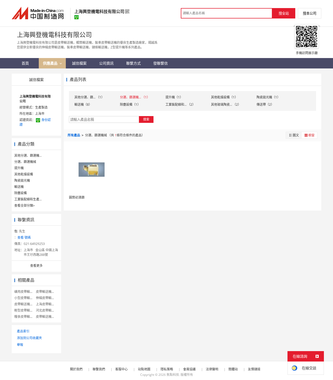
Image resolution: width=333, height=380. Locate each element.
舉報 (20, 345)
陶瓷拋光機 (22, 180)
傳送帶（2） (265, 104)
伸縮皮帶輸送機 (47, 298)
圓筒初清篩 (77, 197)
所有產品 (74, 135)
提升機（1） (174, 97)
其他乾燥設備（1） (224, 97)
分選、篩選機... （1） (135, 97)
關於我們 (76, 369)
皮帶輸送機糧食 (47, 291)
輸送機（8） (83, 104)
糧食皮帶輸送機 (25, 316)
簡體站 (233, 369)
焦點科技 (172, 374)
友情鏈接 (254, 369)
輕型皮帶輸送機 (25, 310)
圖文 (296, 135)
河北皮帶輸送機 (47, 310)
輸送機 (19, 187)
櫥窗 (311, 135)
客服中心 (121, 369)
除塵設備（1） (130, 104)
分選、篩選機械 (25, 162)
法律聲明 (212, 369)
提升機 (19, 168)
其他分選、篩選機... (28, 155)
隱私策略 (167, 369)
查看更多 (36, 265)
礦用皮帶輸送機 (25, 291)
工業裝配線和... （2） (180, 104)
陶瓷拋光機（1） (268, 97)
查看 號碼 (24, 237)
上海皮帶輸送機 (47, 304)
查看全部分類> (24, 205)
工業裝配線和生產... (28, 199)
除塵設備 (20, 193)
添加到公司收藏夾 (29, 338)
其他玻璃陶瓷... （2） (226, 104)
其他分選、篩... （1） (89, 97)
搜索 (146, 119)
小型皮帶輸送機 (25, 298)
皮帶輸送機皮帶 (47, 316)
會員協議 (189, 369)
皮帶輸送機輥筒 (25, 304)
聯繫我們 (99, 369)
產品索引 (23, 331)
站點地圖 (144, 369)
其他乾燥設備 (23, 174)
